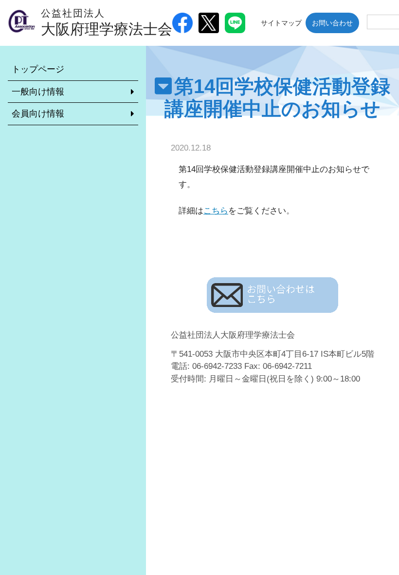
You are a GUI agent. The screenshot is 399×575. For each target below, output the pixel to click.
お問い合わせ (332, 23)
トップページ (38, 69)
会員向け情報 (38, 113)
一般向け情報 (38, 91)
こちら (215, 210)
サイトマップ (281, 23)
